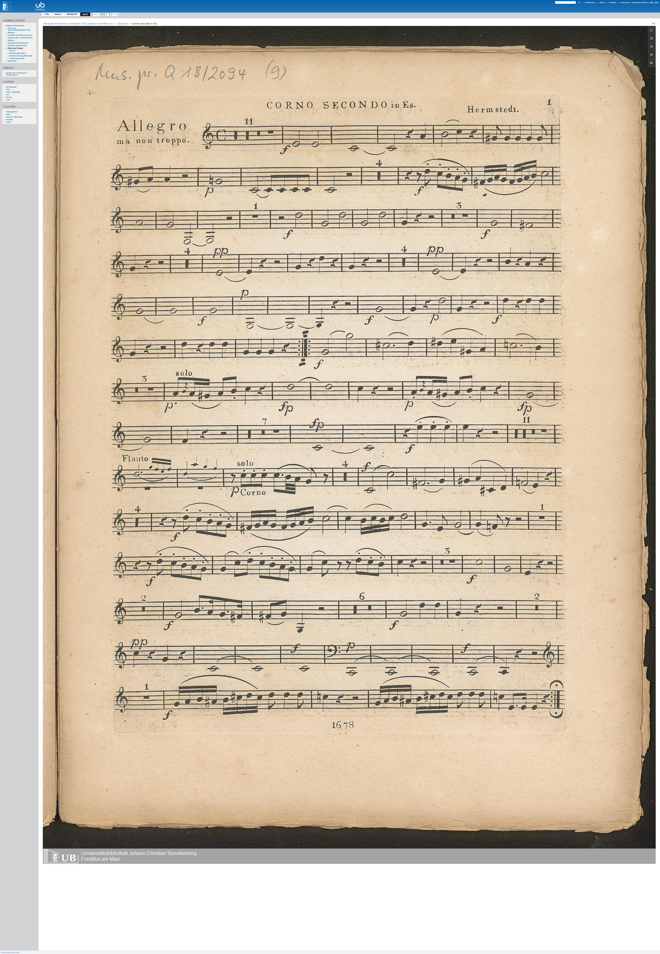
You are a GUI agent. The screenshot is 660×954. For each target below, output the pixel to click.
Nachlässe (12, 61)
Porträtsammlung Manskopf (20, 56)
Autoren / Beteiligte (14, 117)
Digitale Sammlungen (15, 25)
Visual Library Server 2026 (10, 952)
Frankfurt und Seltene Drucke (20, 35)
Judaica (11, 40)
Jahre (8, 122)
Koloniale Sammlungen (17, 45)
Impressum (625, 2)
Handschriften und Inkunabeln (20, 38)
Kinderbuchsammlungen (18, 43)
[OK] (579, 2)
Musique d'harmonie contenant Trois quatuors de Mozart (77, 23)
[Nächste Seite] (113, 14)
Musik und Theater (15, 48)
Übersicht (72, 14)
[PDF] (652, 55)
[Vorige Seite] (98, 14)
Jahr (8, 100)
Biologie (11, 32)
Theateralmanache (17, 58)
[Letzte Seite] (116, 14)
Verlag (9, 97)
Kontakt (612, 2)
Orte (8, 114)
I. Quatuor (122, 23)
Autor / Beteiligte (13, 92)
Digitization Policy (640, 2)
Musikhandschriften (17, 53)
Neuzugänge (11, 87)
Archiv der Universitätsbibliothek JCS (19, 29)
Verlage (9, 119)
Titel (47, 14)
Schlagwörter (12, 112)
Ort (7, 95)
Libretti (12, 51)
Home (602, 2)
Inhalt (58, 14)
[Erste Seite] (95, 14)
